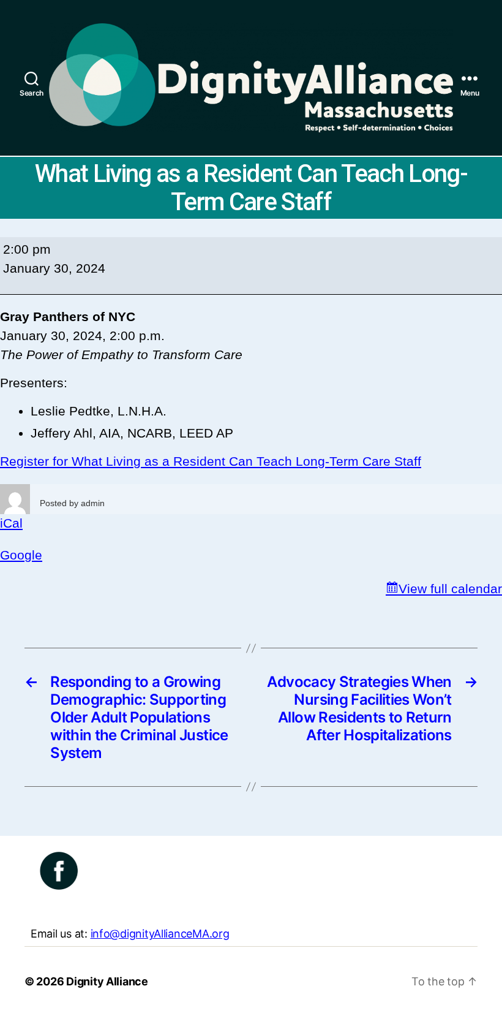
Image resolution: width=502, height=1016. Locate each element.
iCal (11, 523)
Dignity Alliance (107, 981)
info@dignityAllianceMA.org (160, 933)
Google (21, 555)
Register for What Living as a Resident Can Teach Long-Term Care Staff (210, 461)
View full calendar (450, 589)
